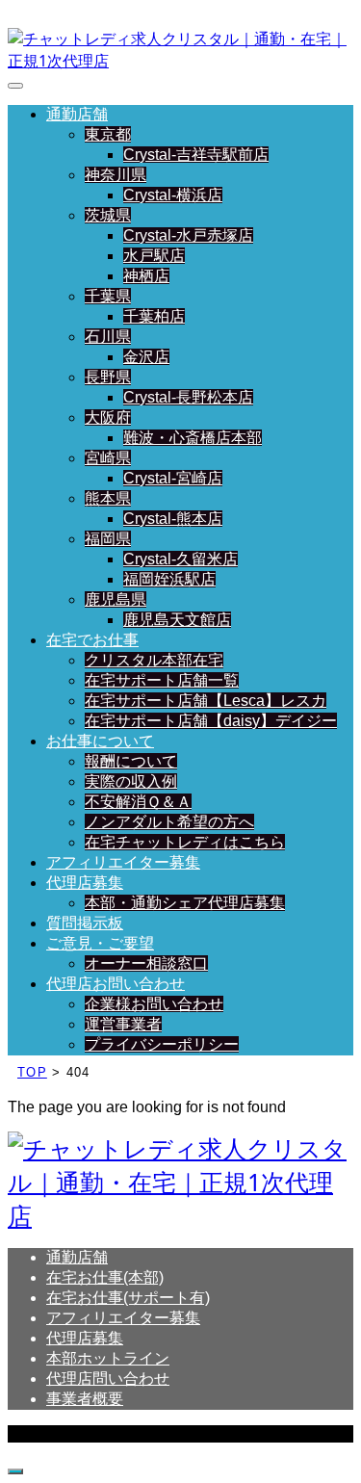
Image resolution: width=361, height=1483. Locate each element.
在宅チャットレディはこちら (185, 842)
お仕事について (100, 741)
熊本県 (108, 498)
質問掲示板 (84, 923)
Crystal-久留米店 (180, 559)
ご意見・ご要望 (100, 943)
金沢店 (146, 357)
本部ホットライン (107, 1358)
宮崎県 (108, 458)
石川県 (108, 336)
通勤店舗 (77, 114)
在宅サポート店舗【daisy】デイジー (211, 721)
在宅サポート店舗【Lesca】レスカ (205, 700)
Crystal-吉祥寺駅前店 (196, 154)
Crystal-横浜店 (172, 195)
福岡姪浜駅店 (169, 579)
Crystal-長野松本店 (188, 397)
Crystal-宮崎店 (172, 478)
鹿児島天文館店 (177, 619)
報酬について (131, 761)
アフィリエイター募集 (123, 862)
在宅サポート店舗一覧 (162, 680)
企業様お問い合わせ (154, 1004)
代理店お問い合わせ (115, 984)
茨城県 (108, 215)
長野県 (108, 377)
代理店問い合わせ (107, 1378)
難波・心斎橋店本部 (192, 437)
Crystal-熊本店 (172, 518)
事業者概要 (84, 1399)
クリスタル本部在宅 (154, 660)
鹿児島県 (115, 599)
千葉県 (108, 296)
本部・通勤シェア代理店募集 (185, 903)
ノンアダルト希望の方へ (169, 822)
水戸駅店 (154, 255)
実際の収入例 (131, 781)
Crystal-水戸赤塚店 (188, 235)
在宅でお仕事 (92, 640)
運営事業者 (123, 1024)
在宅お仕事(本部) (105, 1277)
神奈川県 (115, 175)
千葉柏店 (154, 316)
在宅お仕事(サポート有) (128, 1297)
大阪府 (108, 417)
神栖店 (146, 276)
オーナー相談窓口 (146, 963)
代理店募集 (84, 882)
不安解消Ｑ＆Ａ (138, 802)
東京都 (108, 134)
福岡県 (108, 539)
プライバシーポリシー (162, 1044)
